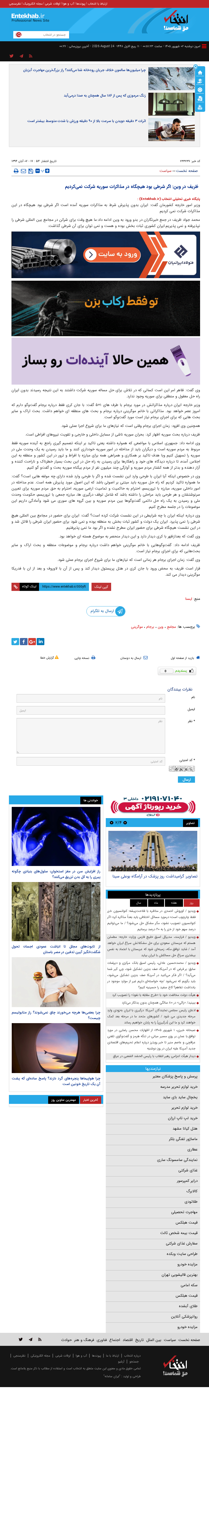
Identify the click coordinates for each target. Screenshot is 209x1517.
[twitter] (15, 641)
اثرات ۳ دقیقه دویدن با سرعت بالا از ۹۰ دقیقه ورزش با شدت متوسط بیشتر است (86, 121)
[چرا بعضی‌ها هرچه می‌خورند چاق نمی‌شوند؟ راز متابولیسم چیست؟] (56, 982)
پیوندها (80, 3)
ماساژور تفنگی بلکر (183, 1139)
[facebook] (24, 641)
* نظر (191, 721)
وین (160, 627)
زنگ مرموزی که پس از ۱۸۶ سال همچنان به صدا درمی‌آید (105, 95)
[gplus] (32, 641)
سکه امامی (189, 1285)
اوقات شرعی (52, 3)
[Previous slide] (125, 822)
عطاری (192, 1149)
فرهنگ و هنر (84, 1340)
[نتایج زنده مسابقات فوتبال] (200, 107)
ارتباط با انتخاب (97, 3)
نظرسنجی (15, 3)
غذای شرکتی (188, 1170)
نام (193, 697)
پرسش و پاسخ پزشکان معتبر (175, 1076)
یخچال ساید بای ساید (180, 1097)
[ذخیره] (30, 171)
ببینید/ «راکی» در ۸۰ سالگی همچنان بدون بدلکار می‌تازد (158, 1002)
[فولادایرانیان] (105, 255)
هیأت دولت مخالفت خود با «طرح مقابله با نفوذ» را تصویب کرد (153, 995)
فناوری (102, 1340)
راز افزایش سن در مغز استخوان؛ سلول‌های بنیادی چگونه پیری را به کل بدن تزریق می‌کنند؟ (56, 874)
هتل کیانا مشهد (185, 1129)
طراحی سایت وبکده (182, 1254)
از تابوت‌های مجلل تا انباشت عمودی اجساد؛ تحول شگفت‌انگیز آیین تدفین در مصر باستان (56, 949)
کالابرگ (192, 1191)
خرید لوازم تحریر (185, 1108)
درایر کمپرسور (187, 1181)
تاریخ (139, 1340)
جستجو (134, 1361)
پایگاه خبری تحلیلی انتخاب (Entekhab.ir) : (168, 199)
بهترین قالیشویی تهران (180, 1275)
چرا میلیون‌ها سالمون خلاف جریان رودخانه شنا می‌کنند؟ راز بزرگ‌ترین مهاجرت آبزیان (84, 70)
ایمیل (191, 709)
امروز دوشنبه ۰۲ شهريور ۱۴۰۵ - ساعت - (170, 46)
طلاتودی (191, 1202)
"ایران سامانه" (111, 1376)
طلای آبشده (188, 1306)
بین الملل (153, 1340)
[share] (12, 56)
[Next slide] (111, 822)
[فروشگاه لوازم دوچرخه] (105, 308)
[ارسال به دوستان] (23, 171)
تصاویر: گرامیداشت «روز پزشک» (171, 876)
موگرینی (137, 627)
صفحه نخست (187, 171)
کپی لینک (101, 587)
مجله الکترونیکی (40, 1355)
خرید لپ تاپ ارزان (183, 1118)
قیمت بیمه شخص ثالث (179, 1233)
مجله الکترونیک (33, 3)
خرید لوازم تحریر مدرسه (179, 1087)
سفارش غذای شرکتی (182, 1243)
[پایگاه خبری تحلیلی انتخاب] (177, 23)
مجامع (171, 627)
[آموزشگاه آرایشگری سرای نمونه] (105, 361)
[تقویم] (200, 98)
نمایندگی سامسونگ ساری (177, 1160)
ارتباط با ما (112, 1355)
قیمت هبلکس (187, 1223)
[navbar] (204, 46)
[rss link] (39, 1339)
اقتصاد (128, 1340)
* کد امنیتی (187, 760)
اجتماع (114, 1340)
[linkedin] (40, 641)
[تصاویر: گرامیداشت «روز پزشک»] (152, 851)
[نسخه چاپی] (16, 171)
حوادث (66, 1340)
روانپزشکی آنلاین (184, 1316)
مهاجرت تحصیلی (184, 1212)
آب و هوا (68, 3)
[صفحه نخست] (200, 72)
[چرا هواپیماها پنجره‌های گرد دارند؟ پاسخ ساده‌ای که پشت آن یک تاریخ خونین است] (56, 1048)
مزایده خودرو (187, 1264)
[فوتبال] (200, 89)
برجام (150, 627)
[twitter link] (21, 1339)
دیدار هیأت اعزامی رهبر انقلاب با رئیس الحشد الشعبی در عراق (154, 1056)
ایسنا (188, 599)
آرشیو (121, 1361)
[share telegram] (21, 56)
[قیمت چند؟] (200, 81)
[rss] (30, 56)
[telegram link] (30, 1339)
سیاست (166, 171)
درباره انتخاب (132, 1355)
